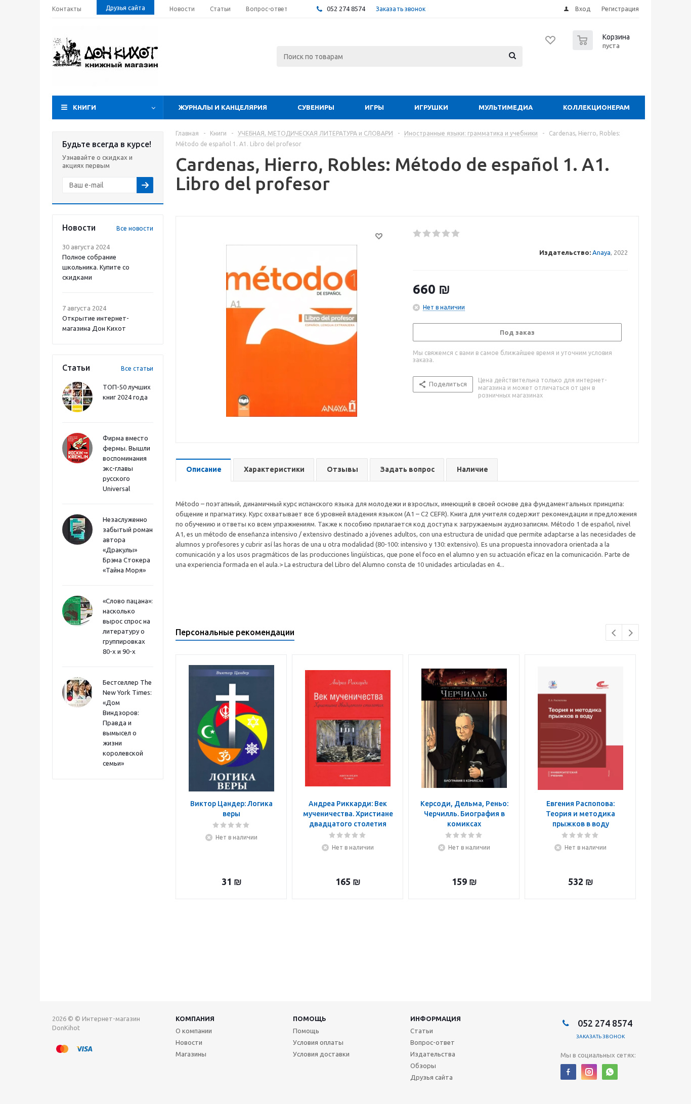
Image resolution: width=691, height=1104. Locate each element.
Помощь (309, 1018)
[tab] (203, 470)
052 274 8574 (345, 8)
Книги (84, 107)
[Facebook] (568, 1072)
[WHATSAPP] (610, 1072)
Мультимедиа (506, 107)
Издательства (432, 1053)
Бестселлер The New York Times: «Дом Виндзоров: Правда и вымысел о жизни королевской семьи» (127, 723)
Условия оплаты (318, 1042)
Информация (435, 1018)
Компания (195, 1018)
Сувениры (315, 107)
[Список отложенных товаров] (551, 43)
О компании (194, 1030)
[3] (437, 234)
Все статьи (137, 368)
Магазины (191, 1053)
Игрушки (431, 107)
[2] (427, 234)
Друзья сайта (431, 1077)
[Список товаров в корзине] (602, 47)
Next (630, 633)
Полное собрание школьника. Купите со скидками (95, 267)
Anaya (601, 252)
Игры (374, 107)
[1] (417, 234)
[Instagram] (589, 1072)
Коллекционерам (596, 107)
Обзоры (423, 1065)
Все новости (134, 228)
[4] (446, 234)
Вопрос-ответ (432, 1042)
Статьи (421, 1030)
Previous (614, 633)
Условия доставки (321, 1053)
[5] (456, 234)
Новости (189, 1042)
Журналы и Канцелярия (223, 107)
